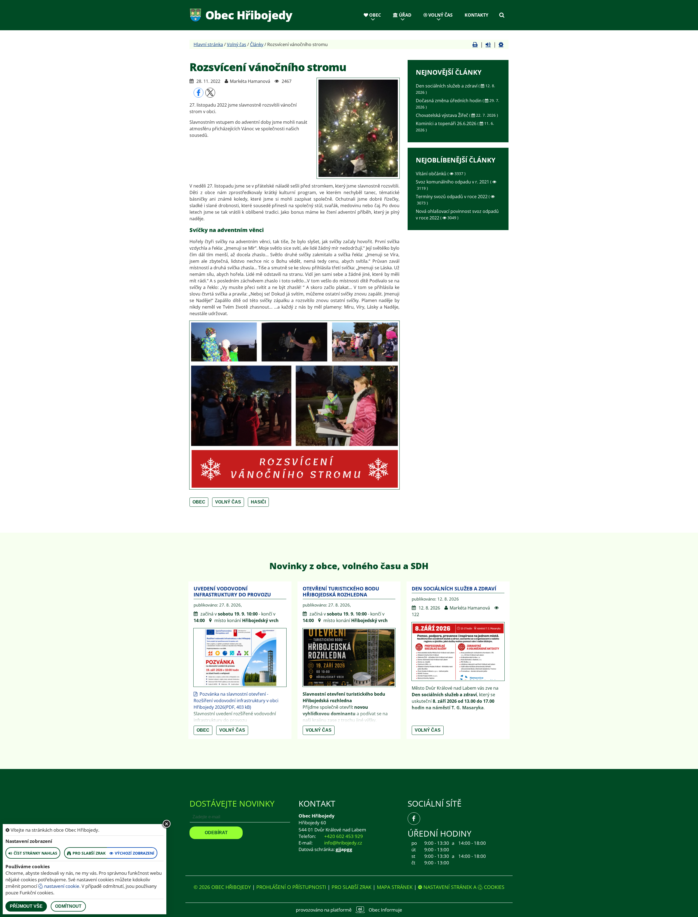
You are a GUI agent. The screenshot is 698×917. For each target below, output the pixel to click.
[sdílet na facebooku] (198, 93)
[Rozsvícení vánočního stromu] (358, 128)
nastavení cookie (61, 886)
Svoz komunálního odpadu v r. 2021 (453, 182)
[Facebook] (414, 818)
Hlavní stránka (208, 44)
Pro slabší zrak (351, 887)
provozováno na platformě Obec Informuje (349, 910)
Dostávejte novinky (232, 803)
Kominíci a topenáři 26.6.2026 (446, 123)
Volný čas (440, 15)
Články (256, 44)
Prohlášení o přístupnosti (291, 887)
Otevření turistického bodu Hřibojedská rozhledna (341, 591)
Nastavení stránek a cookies (463, 887)
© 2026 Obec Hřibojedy (222, 887)
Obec (374, 15)
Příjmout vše (26, 906)
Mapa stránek (395, 887)
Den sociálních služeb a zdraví (447, 86)
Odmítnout (68, 906)
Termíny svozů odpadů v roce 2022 (452, 197)
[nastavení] (501, 44)
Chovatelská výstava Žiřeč (442, 115)
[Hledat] (502, 15)
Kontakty (476, 15)
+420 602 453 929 (343, 836)
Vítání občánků (431, 174)
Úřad (404, 15)
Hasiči (258, 502)
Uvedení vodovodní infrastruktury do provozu (232, 591)
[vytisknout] (475, 44)
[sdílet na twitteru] (210, 93)
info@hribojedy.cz (343, 843)
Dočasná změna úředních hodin (449, 101)
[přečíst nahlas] (488, 44)
